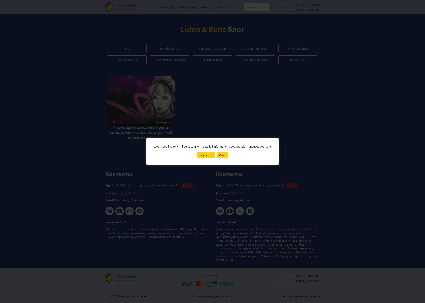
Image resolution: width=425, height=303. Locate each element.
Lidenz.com (206, 155)
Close (222, 155)
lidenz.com (189, 146)
